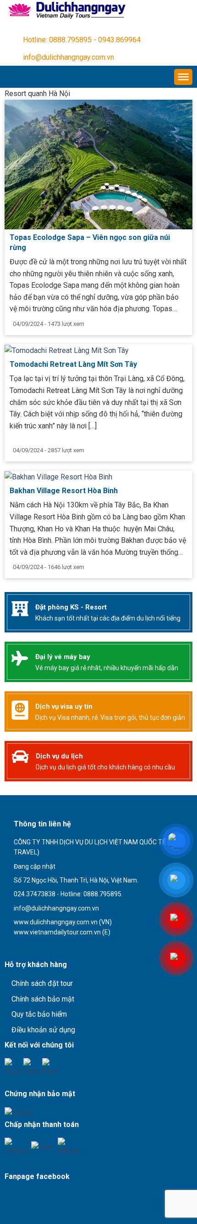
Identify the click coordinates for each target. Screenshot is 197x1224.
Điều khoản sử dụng (43, 1029)
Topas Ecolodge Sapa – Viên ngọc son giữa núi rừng (90, 242)
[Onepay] (16, 1146)
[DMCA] (19, 1112)
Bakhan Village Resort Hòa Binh (64, 490)
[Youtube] (31, 1066)
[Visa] (43, 1149)
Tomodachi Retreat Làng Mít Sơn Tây (73, 364)
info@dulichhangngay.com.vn (68, 57)
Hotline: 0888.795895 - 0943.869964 (82, 39)
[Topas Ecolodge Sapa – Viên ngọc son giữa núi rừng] (98, 163)
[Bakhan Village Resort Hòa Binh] (58, 476)
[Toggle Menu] (183, 77)
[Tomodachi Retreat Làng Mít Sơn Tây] (67, 350)
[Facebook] (13, 1066)
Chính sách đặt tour (42, 983)
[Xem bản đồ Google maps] (52, 948)
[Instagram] (50, 1066)
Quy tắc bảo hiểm (39, 1014)
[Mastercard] (69, 1146)
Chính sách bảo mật (42, 999)
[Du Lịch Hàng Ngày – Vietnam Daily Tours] (65, 10)
